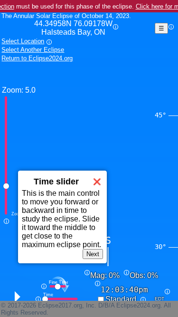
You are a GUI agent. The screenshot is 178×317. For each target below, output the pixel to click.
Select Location (22, 41)
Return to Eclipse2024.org (37, 58)
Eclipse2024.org (138, 305)
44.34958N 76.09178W (73, 27)
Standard (120, 299)
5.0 (30, 90)
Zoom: (12, 90)
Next (92, 254)
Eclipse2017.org (60, 305)
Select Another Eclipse (32, 49)
